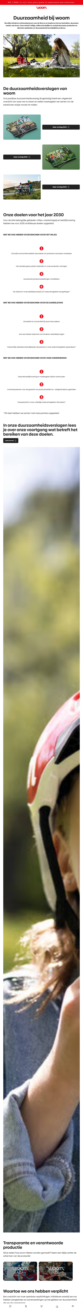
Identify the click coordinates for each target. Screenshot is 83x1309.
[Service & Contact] (10, 1306)
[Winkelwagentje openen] (41, 1306)
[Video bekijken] (20, 1271)
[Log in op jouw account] (25, 1306)
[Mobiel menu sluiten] (72, 1306)
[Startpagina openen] (41, 7)
